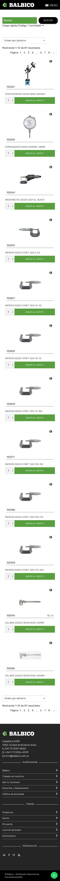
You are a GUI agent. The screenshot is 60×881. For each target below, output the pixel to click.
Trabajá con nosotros (13, 776)
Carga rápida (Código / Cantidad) (21, 25)
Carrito (5, 818)
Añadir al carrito (35, 100)
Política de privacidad (13, 794)
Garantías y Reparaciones (15, 788)
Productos (7, 812)
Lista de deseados (11, 830)
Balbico (6, 770)
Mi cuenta (7, 824)
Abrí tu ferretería (11, 782)
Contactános (9, 836)
